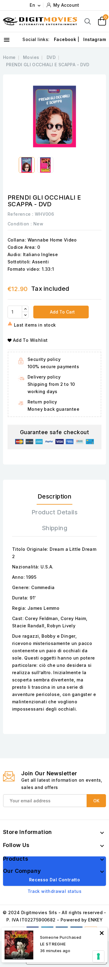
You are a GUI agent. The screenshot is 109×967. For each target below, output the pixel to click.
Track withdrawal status (54, 891)
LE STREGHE (53, 943)
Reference (19, 214)
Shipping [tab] (54, 528)
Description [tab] (54, 496)
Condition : (20, 223)
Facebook (65, 39)
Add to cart (62, 311)
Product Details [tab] (54, 512)
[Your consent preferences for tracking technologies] (98, 956)
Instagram (94, 39)
